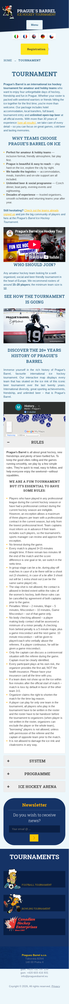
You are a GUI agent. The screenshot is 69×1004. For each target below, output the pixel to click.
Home (7, 60)
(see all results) (26, 122)
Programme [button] (37, 773)
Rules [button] (37, 442)
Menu (34, 24)
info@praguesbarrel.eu (34, 976)
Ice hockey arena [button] (37, 786)
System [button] (37, 761)
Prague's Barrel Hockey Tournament (28, 12)
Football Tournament (37, 884)
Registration (36, 49)
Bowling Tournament (36, 908)
